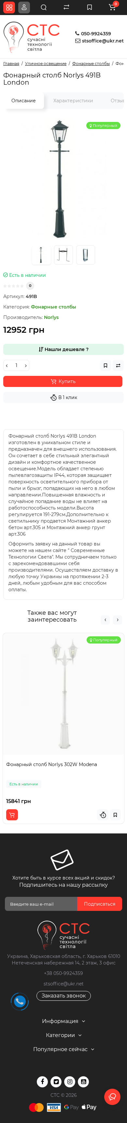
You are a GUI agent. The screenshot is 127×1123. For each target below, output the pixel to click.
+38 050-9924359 (63, 973)
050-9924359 (95, 34)
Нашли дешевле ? (66, 349)
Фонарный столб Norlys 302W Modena (51, 764)
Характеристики (73, 101)
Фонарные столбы (53, 307)
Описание (23, 101)
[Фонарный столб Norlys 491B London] (63, 179)
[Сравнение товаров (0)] (66, 7)
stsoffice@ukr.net (103, 41)
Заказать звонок (64, 996)
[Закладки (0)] (89, 7)
